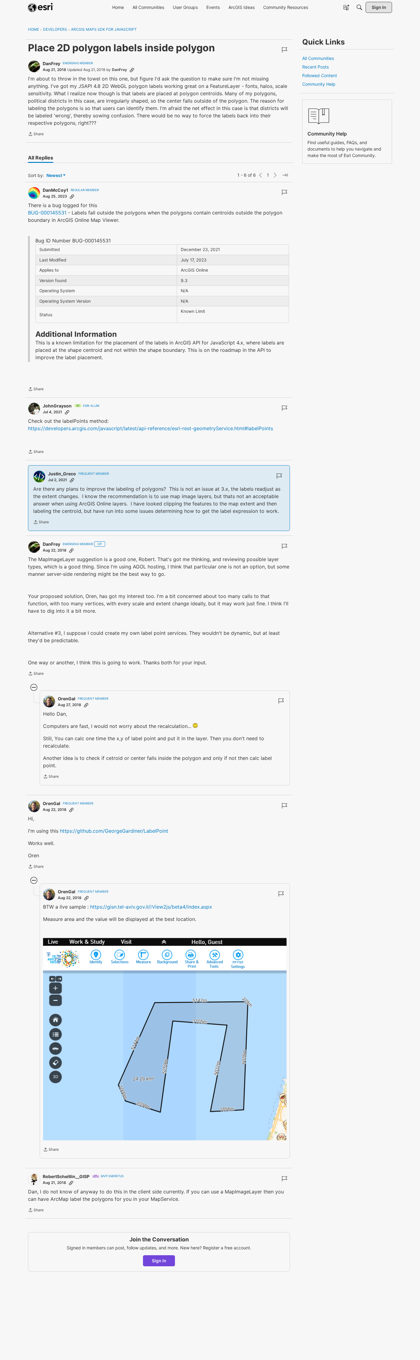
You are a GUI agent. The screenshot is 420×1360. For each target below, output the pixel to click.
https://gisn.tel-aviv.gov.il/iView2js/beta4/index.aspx (151, 907)
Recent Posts (315, 66)
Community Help (318, 84)
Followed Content (319, 75)
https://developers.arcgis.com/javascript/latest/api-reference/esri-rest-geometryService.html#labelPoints (150, 428)
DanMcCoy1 (55, 190)
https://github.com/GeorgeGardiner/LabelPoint (114, 831)
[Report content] (284, 49)
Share (36, 135)
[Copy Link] (132, 70)
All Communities (318, 58)
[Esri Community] (41, 7)
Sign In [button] (159, 1260)
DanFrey (51, 63)
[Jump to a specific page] (285, 175)
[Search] (359, 7)
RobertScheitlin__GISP (66, 1176)
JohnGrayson (57, 405)
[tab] (40, 157)
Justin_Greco (62, 473)
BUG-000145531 (47, 213)
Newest (54, 176)
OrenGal (66, 698)
